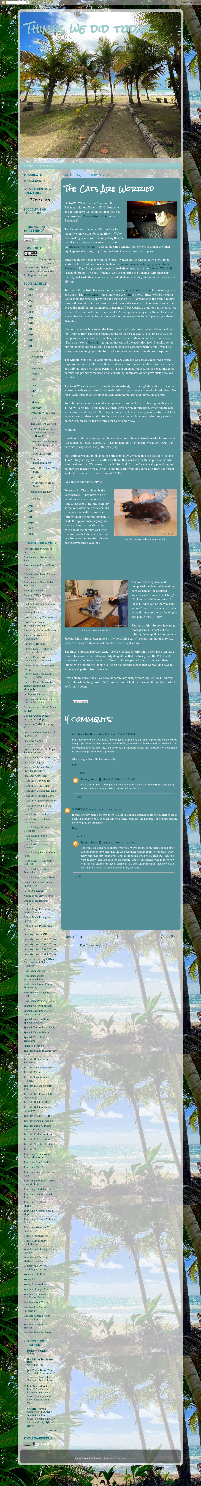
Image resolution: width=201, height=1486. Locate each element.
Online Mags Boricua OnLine (36, 902)
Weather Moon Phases (36, 1302)
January (36, 498)
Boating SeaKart (33, 612)
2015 (31, 340)
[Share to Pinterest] (86, 701)
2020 (31, 312)
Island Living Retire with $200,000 (38, 862)
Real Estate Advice (34, 971)
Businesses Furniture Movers (40, 630)
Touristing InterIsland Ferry (39, 1189)
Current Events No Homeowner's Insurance (37, 658)
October (36, 362)
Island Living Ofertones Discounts (37, 828)
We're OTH (37, 477)
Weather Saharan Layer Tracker (37, 1325)
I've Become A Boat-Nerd (42, 484)
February (36, 407)
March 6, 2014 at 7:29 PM (120, 734)
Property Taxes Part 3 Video (40, 949)
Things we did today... (91, 28)
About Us (46, 166)
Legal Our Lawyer (34, 891)
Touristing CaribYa (34, 1167)
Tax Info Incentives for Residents (36, 1079)
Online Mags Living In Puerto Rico (37, 919)
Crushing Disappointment (41, 461)
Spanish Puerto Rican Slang (39, 1027)
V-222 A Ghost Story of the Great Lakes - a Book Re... (43, 432)
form (129, 294)
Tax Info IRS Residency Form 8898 (37, 1109)
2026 (31, 289)
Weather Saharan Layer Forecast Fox (37, 1317)
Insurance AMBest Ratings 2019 (39, 725)
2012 (31, 511)
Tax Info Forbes (33, 1072)
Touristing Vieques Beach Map (38, 1212)
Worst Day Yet (35, 1364)
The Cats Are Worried (43, 423)
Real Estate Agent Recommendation (34, 977)
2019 (31, 317)
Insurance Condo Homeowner (33, 742)
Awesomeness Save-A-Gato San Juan (39, 575)
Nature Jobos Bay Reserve (38, 895)
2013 (31, 505)
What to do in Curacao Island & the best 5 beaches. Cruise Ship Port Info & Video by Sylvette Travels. (41, 1418)
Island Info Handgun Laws (39, 795)
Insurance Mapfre (34, 762)
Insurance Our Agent (35, 775)
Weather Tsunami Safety (37, 1332)
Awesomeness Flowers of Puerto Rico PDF (38, 550)
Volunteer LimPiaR (35, 1274)
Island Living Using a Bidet (39, 877)
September (37, 368)
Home (28, 166)
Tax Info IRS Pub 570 (36, 1102)
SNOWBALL (80, 809)
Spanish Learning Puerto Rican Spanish (38, 1012)
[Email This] (74, 701)
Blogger (120, 1458)
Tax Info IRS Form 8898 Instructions (38, 1095)
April (34, 396)
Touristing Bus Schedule (37, 1162)
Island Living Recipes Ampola (36, 845)
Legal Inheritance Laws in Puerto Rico (38, 884)
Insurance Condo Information (40, 757)
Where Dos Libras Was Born (44, 469)
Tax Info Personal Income (38, 1121)
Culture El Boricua (34, 644)
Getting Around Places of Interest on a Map (38, 717)
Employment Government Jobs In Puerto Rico (38, 700)
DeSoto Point (38, 418)
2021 (31, 306)
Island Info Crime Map (37, 785)
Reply (75, 764)
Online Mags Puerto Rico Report (38, 927)
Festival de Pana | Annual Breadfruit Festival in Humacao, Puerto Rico (41, 1376)
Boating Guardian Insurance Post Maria (40, 605)
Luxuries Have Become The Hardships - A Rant (44, 444)
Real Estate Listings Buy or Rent (39, 994)
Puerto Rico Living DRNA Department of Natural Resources (39, 962)
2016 (31, 334)
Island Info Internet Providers (40, 800)
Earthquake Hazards (35, 694)
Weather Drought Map (36, 1289)
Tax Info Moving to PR (37, 1115)
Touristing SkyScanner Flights (36, 1203)
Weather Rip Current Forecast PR (35, 1309)
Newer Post (73, 936)
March (35, 402)
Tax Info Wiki (32, 1149)
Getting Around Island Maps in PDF (40, 709)
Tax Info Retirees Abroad (38, 1139)
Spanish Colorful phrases (38, 1005)
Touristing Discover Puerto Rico (39, 1173)
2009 (31, 528)
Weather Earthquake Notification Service (35, 1295)
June (34, 385)
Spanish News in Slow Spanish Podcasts (36, 1020)
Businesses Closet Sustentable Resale (34, 623)
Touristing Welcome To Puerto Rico (37, 1229)
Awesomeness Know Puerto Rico (39, 558)
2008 (31, 534)
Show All (53, 1430)
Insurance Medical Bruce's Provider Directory (39, 769)
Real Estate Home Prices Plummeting (38, 985)
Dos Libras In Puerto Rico (40, 1360)
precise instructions (138, 290)
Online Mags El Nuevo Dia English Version (39, 910)
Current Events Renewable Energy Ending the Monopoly (39, 685)
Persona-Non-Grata (95, 216)
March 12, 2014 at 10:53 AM (119, 779)
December (37, 351)
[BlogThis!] (77, 701)
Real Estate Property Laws (39, 1001)
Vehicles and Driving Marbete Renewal (36, 1259)
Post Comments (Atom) (93, 945)
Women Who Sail (160, 268)
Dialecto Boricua (37, 1350)
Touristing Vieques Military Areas (39, 1220)
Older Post (169, 936)
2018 (31, 323)
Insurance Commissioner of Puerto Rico (39, 733)
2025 (31, 295)
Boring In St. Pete (41, 453)
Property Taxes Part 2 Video (40, 944)
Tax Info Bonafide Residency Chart (40, 1052)
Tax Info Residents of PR (38, 1134)
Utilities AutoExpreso (36, 1235)
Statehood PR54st (34, 1046)
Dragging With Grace (43, 412)
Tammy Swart (89, 779)
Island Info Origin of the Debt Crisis (37, 807)
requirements (92, 294)
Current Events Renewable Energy (39, 667)
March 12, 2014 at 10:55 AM (119, 842)
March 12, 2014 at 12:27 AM (105, 809)
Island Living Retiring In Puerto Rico (38, 870)
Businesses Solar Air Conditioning (35, 637)
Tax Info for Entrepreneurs (39, 1067)
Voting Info (30, 1279)
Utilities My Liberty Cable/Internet (35, 1242)
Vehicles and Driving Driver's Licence (40, 1250)
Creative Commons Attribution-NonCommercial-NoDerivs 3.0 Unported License (39, 269)
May (34, 390)
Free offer (94, 342)
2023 (31, 300)
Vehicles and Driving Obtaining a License (36, 1267)
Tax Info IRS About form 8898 (38, 1087)
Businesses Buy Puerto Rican (40, 617)
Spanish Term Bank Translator (35, 1038)
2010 (31, 522)
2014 (31, 346)
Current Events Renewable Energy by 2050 (39, 675)
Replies (80, 772)
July (34, 379)
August (35, 373)
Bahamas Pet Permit (82, 246)
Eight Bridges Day (41, 491)
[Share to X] (80, 701)
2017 (31, 329)
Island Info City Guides (37, 780)
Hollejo (31, 1353)
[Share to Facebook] (83, 701)
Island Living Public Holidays (35, 837)
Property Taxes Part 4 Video (40, 954)
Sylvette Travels (36, 1409)
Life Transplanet (37, 1386)
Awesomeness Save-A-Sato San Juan (39, 583)
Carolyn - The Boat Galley (88, 734)
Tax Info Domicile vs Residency (36, 1060)
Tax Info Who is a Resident (39, 1144)
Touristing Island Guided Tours (38, 1195)
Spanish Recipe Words (36, 1032)
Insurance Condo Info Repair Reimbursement (40, 750)
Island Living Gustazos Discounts (37, 820)
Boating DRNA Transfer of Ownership (39, 597)
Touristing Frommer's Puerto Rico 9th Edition (40, 1182)
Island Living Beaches (36, 814)
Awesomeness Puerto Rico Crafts (39, 567)
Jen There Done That (40, 1370)
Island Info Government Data (40, 790)
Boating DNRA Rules (36, 590)
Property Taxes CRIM (36, 934)
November (37, 356)
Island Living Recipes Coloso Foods (40, 854)
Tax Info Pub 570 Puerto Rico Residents (38, 1127)
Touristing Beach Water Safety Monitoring (37, 1155)
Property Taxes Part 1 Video (40, 939)
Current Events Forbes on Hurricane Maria (38, 650)
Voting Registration (35, 1284)
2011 (31, 517)
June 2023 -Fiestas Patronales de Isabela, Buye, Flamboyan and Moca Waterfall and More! (39, 1396)
